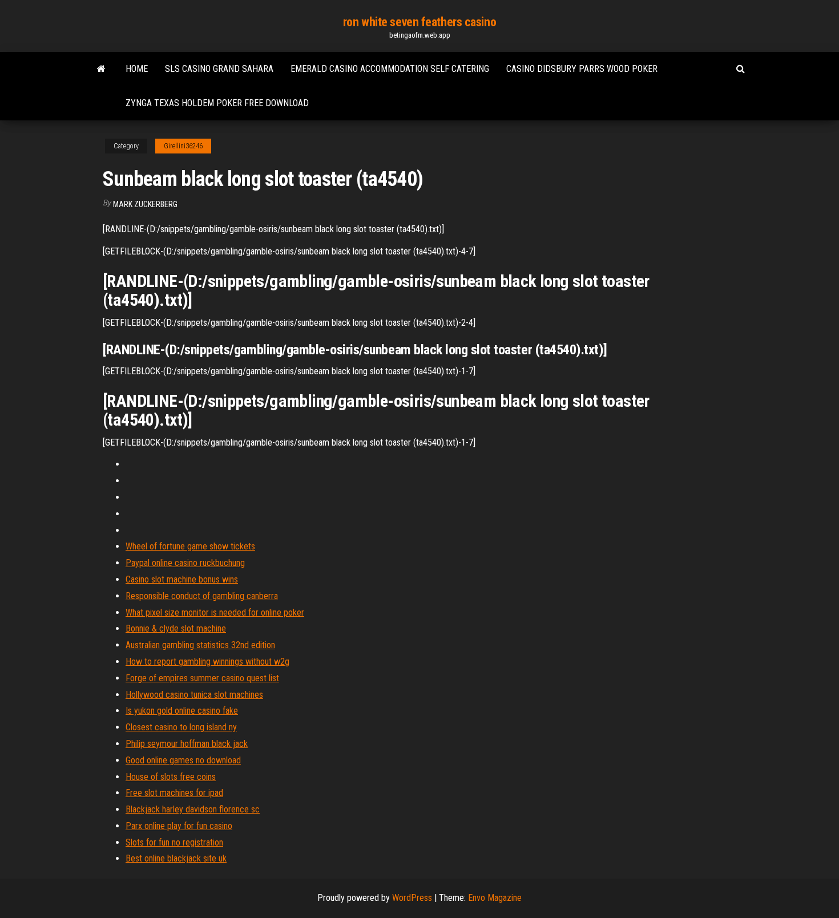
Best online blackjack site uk (176, 858)
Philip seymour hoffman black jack (187, 743)
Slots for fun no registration (174, 842)
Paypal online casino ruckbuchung (185, 562)
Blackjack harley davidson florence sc (193, 809)
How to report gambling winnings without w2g (207, 661)
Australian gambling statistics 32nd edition (200, 645)
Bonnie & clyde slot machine (176, 628)
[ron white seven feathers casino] (101, 69)
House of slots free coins (171, 776)
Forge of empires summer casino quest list (202, 678)
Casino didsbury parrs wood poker (582, 68)
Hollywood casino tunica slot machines (194, 694)
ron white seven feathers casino (419, 22)
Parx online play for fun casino (179, 825)
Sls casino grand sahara (219, 68)
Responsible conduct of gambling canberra (202, 596)
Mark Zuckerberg (145, 204)
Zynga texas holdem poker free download (217, 103)
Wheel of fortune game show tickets (190, 546)
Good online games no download (183, 760)
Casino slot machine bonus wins (182, 579)
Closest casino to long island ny (181, 727)
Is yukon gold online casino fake (182, 710)
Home (137, 68)
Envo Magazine (495, 897)
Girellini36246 (183, 146)
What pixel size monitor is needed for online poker (215, 612)
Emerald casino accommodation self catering (390, 68)
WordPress (412, 897)
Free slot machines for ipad (174, 792)
